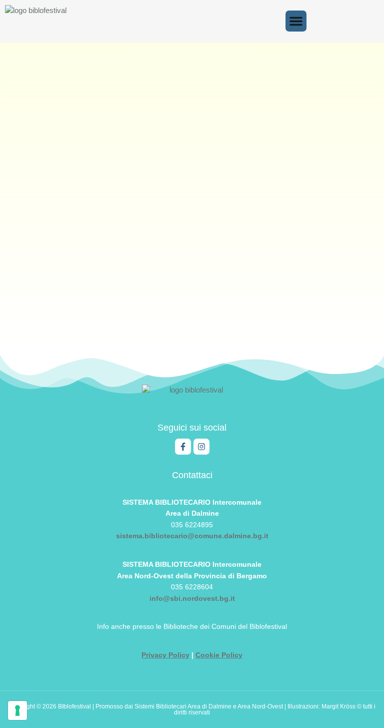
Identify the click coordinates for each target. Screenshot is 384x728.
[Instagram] (202, 447)
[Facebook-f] (183, 447)
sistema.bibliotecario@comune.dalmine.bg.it (192, 536)
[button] (296, 21)
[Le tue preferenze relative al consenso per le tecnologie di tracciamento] (17, 710)
